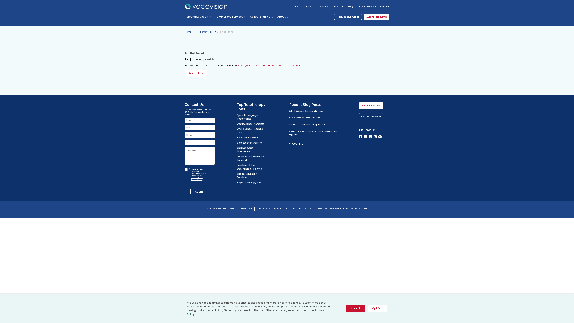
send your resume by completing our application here (271, 65)
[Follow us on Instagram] (370, 137)
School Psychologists (249, 137)
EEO (232, 209)
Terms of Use (197, 175)
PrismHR (297, 209)
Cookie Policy (197, 180)
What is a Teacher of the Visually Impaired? (307, 125)
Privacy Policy (197, 178)
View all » (296, 144)
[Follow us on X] (375, 137)
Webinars (324, 6)
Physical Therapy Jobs (249, 182)
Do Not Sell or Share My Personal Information (342, 209)
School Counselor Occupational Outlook (306, 111)
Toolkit (309, 209)
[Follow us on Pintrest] (380, 137)
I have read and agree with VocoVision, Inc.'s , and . (199, 174)
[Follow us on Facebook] (360, 137)
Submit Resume (376, 16)
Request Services (366, 6)
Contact (384, 6)
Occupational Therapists (250, 123)
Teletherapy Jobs (204, 32)
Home (188, 32)
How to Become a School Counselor (304, 118)
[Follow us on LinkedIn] (365, 137)
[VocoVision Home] (206, 6)
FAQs (297, 6)
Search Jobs (195, 73)
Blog (350, 6)
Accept (355, 308)
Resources (309, 6)
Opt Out (377, 308)
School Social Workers (249, 142)
